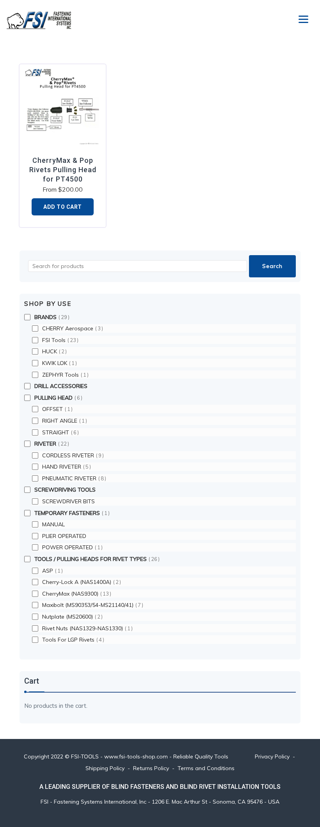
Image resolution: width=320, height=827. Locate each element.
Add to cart (62, 207)
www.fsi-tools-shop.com (136, 756)
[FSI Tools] (39, 19)
